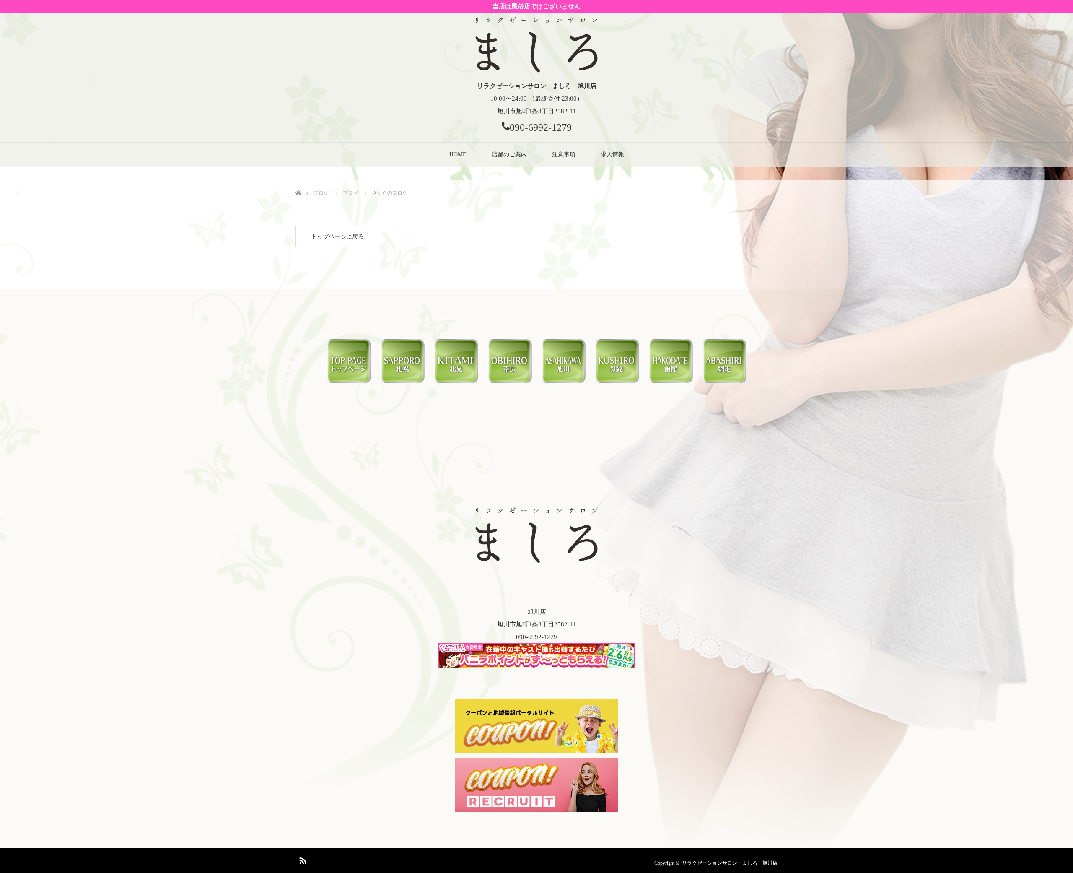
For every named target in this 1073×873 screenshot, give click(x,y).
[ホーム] (298, 183)
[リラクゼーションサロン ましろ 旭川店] (536, 71)
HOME (458, 154)
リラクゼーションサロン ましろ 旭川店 (730, 863)
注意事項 (563, 154)
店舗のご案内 (509, 154)
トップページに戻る (337, 237)
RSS (301, 859)
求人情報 (612, 154)
